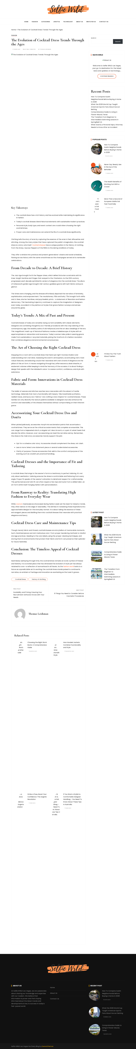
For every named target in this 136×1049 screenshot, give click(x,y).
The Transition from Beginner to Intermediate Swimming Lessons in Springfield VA (104, 119)
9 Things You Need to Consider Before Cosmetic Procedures (69, 594)
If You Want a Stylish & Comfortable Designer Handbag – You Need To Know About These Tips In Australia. (72, 799)
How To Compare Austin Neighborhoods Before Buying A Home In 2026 (106, 99)
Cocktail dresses (38, 245)
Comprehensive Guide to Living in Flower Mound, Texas (113, 554)
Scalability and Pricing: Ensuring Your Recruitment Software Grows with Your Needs (28, 594)
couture (19, 504)
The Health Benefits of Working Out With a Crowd (112, 184)
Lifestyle (56, 22)
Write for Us (91, 22)
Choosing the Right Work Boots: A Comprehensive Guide (37, 645)
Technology (68, 22)
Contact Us (54, 999)
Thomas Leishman (45, 49)
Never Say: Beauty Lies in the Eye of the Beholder (112, 167)
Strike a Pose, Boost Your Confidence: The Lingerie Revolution (37, 796)
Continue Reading (106, 76)
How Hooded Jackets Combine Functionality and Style (72, 645)
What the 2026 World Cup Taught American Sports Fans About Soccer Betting (105, 107)
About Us (53, 993)
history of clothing (39, 579)
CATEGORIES (45, 22)
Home (13, 30)
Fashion (35, 22)
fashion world (68, 566)
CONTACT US (103, 22)
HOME (26, 22)
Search (93, 38)
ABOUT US (79, 22)
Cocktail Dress (20, 579)
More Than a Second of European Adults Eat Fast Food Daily (113, 201)
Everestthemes (47, 1046)
